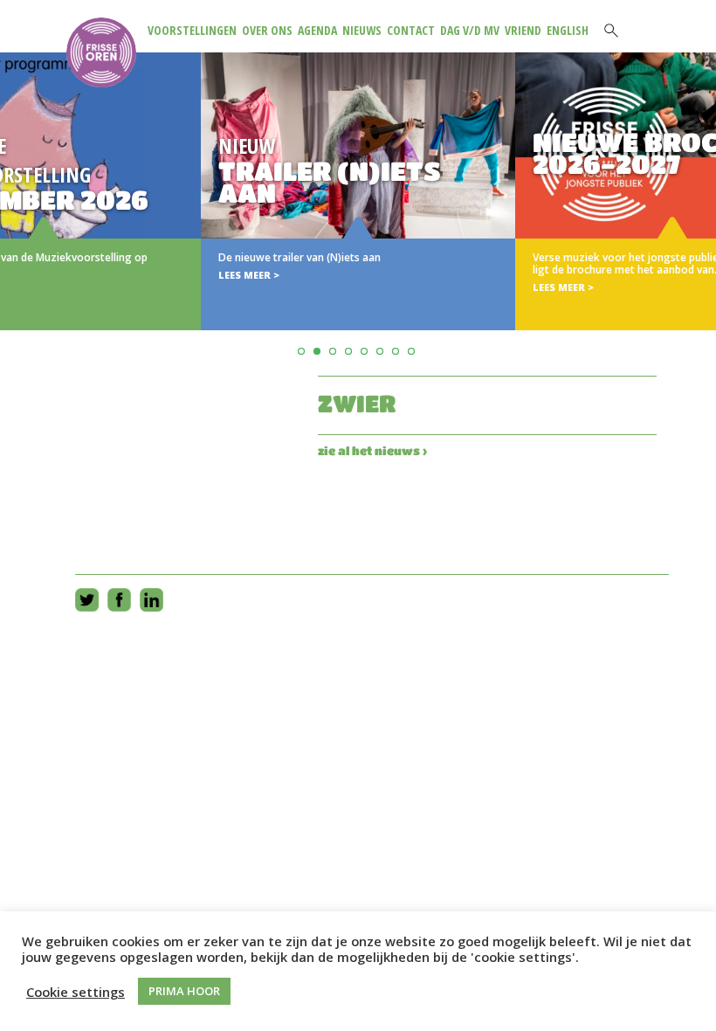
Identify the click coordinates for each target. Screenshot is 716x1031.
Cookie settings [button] (75, 992)
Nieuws (362, 30)
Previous (16, 213)
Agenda (317, 30)
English (568, 30)
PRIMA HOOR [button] (184, 991)
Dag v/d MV (469, 30)
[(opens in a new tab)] (358, 191)
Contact (411, 30)
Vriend (523, 30)
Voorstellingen (192, 30)
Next (700, 213)
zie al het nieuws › (372, 450)
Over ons (267, 30)
